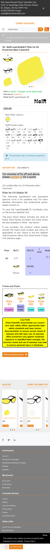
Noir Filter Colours (14, 114)
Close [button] (45, 535)
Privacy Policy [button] (29, 541)
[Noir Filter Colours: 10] (28, 412)
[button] (29, 86)
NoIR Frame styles (14, 125)
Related (6, 384)
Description (8, 167)
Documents (23, 167)
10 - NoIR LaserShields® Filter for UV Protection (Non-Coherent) (29, 418)
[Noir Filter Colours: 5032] (4, 412)
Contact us (18, 94)
